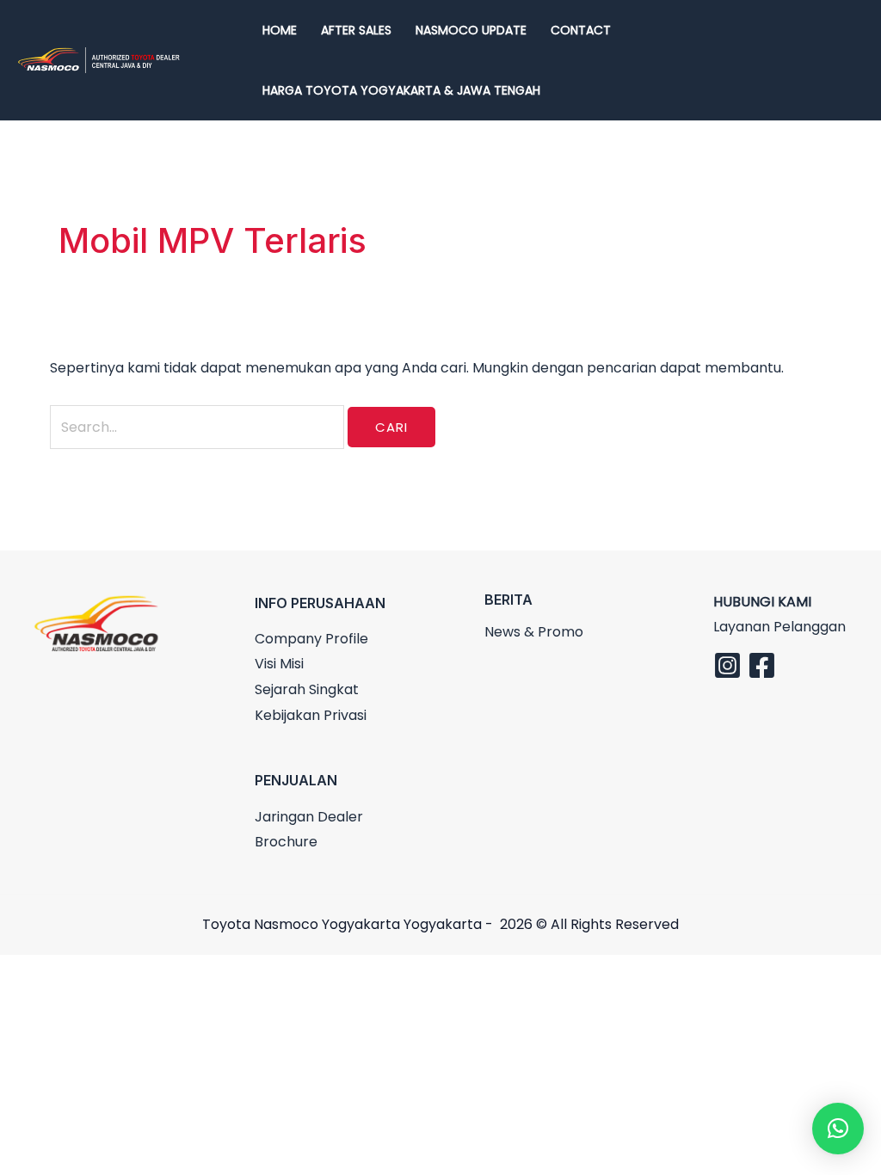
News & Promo (533, 632)
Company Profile (311, 639)
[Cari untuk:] (199, 427)
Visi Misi (279, 664)
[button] (838, 1128)
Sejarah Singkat (307, 689)
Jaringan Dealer (309, 817)
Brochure (286, 842)
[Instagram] (727, 665)
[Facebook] (762, 665)
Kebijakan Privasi (311, 715)
